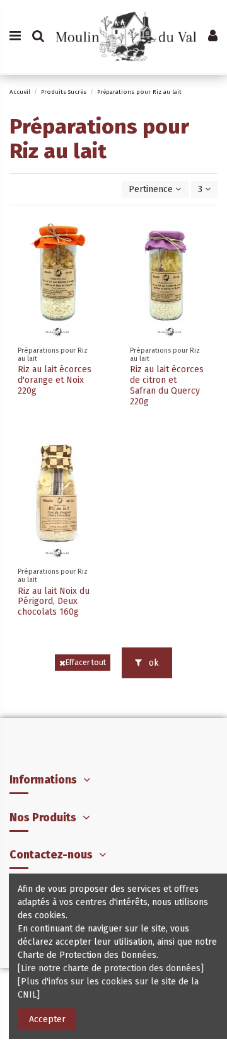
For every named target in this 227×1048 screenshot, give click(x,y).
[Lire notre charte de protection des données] (111, 968)
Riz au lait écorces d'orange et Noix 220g (54, 380)
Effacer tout (86, 662)
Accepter (47, 1019)
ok (152, 663)
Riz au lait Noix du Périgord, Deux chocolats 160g (54, 602)
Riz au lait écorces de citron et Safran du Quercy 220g (167, 385)
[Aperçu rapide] (95, 233)
